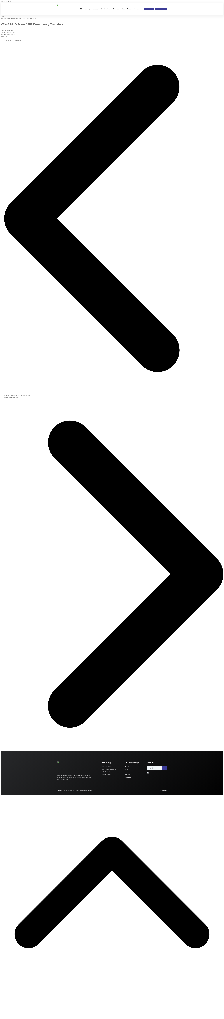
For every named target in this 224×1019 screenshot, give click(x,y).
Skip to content (6, 2)
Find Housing (85, 9)
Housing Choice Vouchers (101, 9)
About (129, 9)
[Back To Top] (112, 1017)
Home (3, 18)
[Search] (164, 768)
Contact (136, 9)
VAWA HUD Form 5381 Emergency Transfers (32, 24)
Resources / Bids (119, 9)
